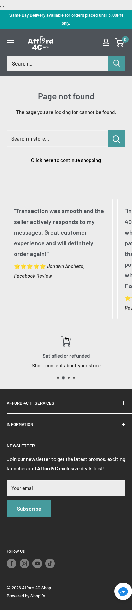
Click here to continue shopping (66, 160)
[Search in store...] (116, 138)
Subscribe (29, 508)
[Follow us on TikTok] (50, 563)
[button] (123, 593)
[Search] (116, 63)
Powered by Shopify (26, 595)
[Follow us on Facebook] (11, 563)
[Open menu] (10, 42)
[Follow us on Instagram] (24, 563)
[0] (119, 42)
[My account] (106, 42)
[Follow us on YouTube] (37, 563)
